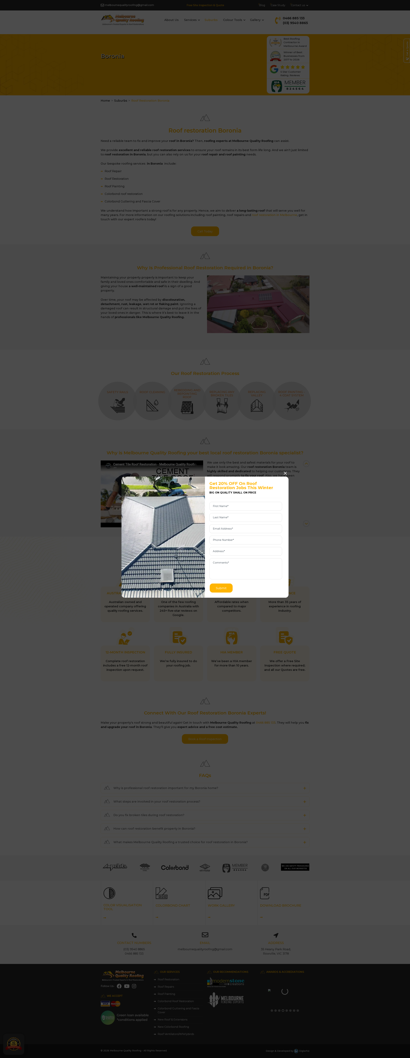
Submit (221, 588)
